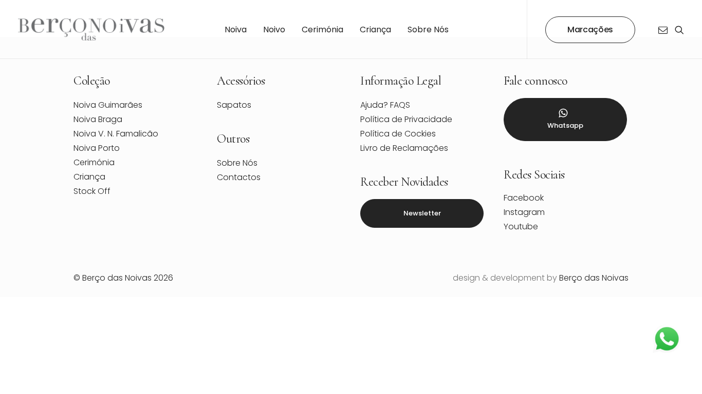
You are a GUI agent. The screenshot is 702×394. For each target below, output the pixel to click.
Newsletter (422, 213)
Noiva (236, 29)
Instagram (524, 212)
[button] (664, 29)
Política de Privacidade (406, 119)
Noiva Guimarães (107, 105)
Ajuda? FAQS (385, 105)
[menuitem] (235, 29)
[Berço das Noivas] (91, 29)
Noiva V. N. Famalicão (115, 134)
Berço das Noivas (594, 278)
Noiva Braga (97, 119)
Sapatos (234, 105)
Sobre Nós (428, 29)
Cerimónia (322, 29)
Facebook (524, 198)
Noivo (274, 29)
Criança (375, 29)
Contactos (239, 177)
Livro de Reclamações (404, 148)
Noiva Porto (96, 148)
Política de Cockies (398, 134)
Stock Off (91, 191)
